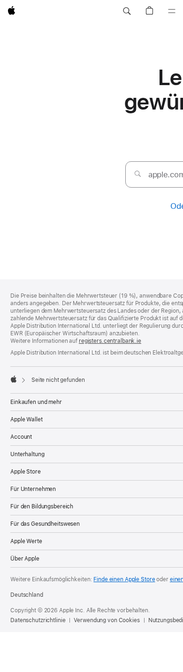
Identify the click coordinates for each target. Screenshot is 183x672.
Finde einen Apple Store (124, 579)
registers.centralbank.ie (110, 341)
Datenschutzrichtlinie (37, 620)
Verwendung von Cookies (106, 620)
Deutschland (26, 595)
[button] (126, 11)
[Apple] (13, 379)
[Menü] (171, 11)
